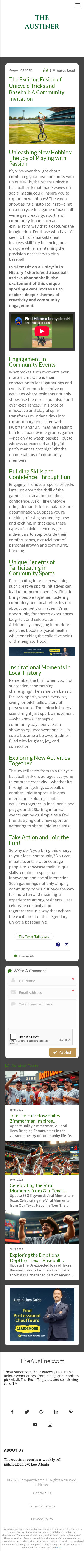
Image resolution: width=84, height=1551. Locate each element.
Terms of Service (42, 1506)
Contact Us (42, 1493)
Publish (65, 1052)
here (58, 1547)
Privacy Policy (42, 1519)
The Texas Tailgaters (34, 936)
